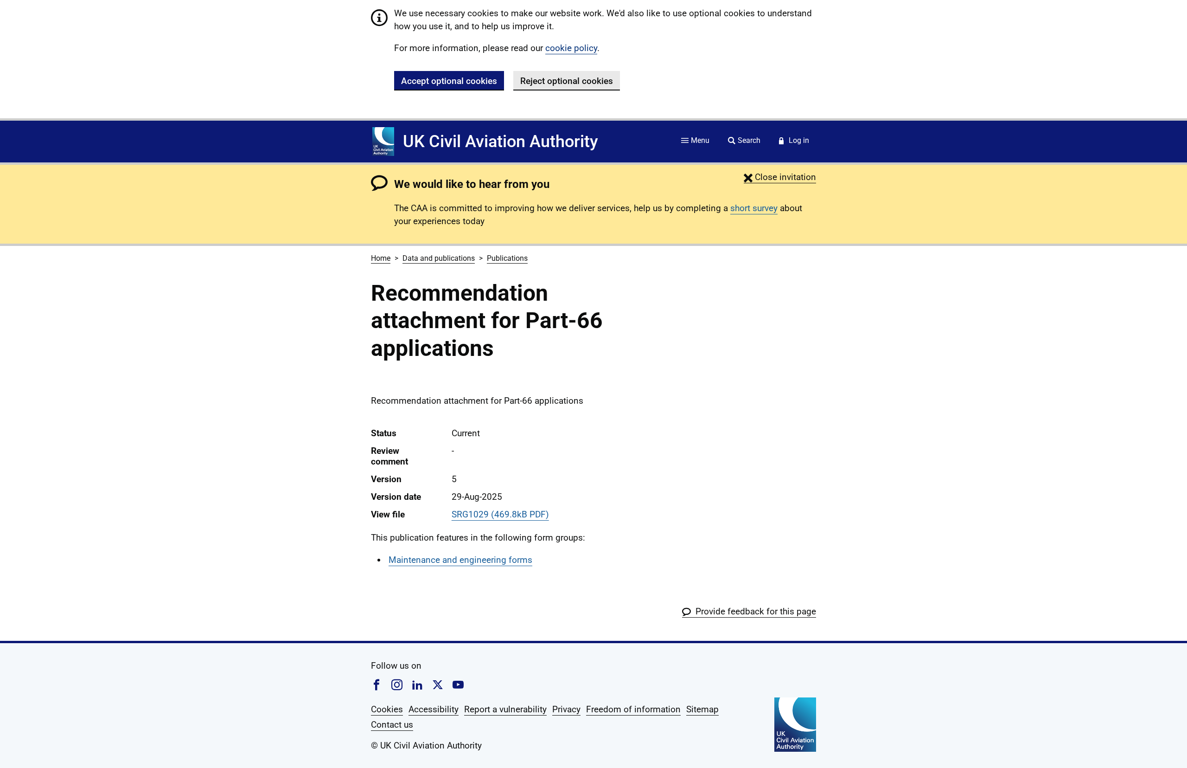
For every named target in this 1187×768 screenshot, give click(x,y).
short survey (754, 208)
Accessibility (433, 709)
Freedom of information (633, 709)
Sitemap (702, 709)
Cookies (387, 709)
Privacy (566, 709)
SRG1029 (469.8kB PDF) (500, 514)
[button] (780, 177)
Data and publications (438, 258)
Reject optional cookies (566, 81)
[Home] (383, 141)
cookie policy (571, 48)
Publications (507, 258)
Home (380, 258)
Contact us (392, 724)
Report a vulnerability (505, 709)
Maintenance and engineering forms (460, 560)
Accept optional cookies (449, 81)
